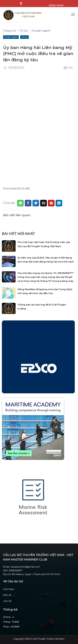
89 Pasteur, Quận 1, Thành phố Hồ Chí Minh (36, 574)
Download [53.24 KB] (16, 188)
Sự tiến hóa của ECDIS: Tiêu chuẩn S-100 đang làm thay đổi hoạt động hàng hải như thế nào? (45, 259)
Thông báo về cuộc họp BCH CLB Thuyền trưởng (41, 306)
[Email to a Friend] (43, 203)
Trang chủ (9, 30)
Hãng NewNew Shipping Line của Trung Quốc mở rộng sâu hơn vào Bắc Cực (44, 291)
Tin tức (24, 30)
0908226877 (15, 570)
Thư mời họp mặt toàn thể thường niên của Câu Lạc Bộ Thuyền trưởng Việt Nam (43, 244)
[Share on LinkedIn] (59, 203)
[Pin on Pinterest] (51, 203)
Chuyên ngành (41, 30)
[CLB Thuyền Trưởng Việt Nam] (35, 15)
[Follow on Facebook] (21, 3)
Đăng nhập (56, 5)
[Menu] (73, 13)
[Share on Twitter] (35, 203)
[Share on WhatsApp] (20, 203)
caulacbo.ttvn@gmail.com (25, 566)
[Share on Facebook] (28, 203)
